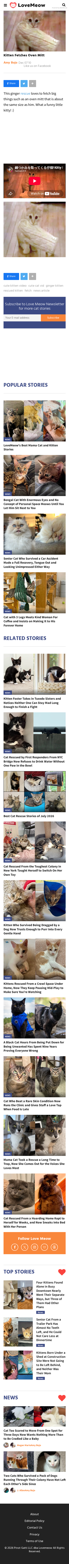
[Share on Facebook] (11, 83)
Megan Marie (24, 1445)
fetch (28, 290)
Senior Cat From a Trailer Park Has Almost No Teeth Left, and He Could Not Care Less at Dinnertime (48, 1329)
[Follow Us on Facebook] (14, 1247)
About (34, 1514)
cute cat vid (36, 286)
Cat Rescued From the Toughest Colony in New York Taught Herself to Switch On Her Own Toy (33, 870)
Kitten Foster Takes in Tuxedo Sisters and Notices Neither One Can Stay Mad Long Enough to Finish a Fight (32, 703)
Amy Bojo (10, 62)
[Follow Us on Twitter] (24, 1247)
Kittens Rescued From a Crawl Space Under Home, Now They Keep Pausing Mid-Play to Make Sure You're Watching (33, 988)
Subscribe (53, 318)
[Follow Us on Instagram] (34, 1247)
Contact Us (34, 1528)
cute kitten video (15, 286)
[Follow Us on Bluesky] (44, 1247)
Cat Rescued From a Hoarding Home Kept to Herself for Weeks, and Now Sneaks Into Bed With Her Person (34, 1222)
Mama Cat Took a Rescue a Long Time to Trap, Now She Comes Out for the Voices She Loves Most (34, 1164)
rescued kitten (13, 290)
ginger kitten (54, 286)
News (7, 439)
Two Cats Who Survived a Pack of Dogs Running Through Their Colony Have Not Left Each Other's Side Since (35, 1480)
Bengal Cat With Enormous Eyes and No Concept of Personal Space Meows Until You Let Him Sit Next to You (34, 504)
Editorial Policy (34, 1521)
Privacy (34, 1535)
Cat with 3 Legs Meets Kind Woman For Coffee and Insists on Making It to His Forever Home (31, 621)
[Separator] (32, 83)
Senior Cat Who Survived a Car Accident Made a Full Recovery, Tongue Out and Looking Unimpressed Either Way (31, 562)
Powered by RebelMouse (59, 8)
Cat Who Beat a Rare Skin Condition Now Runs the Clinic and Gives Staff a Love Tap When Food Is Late (32, 1105)
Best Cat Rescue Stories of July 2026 (29, 816)
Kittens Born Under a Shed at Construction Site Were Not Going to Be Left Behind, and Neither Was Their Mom (50, 1363)
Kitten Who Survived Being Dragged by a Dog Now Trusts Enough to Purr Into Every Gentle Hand (33, 929)
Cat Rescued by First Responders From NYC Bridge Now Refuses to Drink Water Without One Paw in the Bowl (34, 761)
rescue (25, 93)
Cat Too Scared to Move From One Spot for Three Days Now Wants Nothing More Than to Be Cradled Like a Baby (33, 1434)
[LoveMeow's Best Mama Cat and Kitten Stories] (35, 420)
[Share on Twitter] (24, 83)
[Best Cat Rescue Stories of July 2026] (35, 791)
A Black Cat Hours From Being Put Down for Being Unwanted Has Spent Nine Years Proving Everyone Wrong (34, 1046)
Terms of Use (34, 1541)
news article (41, 290)
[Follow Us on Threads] (54, 1247)
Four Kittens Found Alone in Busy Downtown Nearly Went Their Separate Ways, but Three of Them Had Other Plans (50, 1294)
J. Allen (21, 1490)
